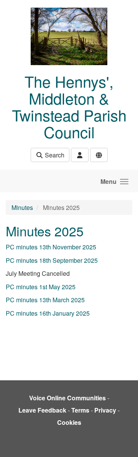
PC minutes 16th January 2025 (48, 313)
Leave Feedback (42, 410)
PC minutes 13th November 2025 (51, 246)
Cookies (69, 422)
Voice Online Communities (67, 397)
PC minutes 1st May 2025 (41, 286)
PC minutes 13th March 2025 (45, 299)
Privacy (105, 410)
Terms (80, 410)
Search (53, 155)
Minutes (22, 207)
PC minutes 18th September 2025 (52, 260)
